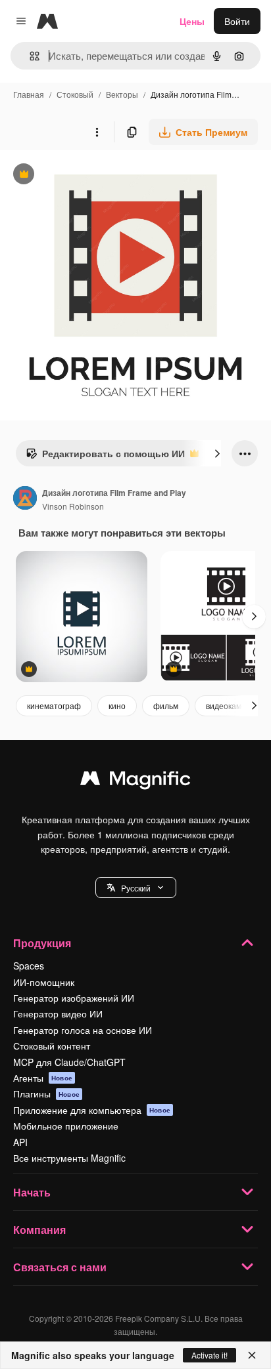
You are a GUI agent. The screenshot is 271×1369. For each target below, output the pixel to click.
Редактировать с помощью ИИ (105, 456)
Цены (192, 21)
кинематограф (54, 705)
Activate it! (209, 1354)
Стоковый (75, 94)
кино (117, 705)
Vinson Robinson (73, 506)
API (20, 1142)
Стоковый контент (51, 1045)
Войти (237, 21)
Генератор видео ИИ (58, 1013)
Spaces (28, 965)
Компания (39, 1229)
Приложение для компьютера (91, 1109)
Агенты (42, 1077)
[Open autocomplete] (29, 56)
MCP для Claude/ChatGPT (69, 1062)
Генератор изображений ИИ (73, 997)
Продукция (42, 942)
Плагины (46, 1093)
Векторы (122, 94)
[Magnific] (135, 781)
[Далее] (217, 453)
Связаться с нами (60, 1267)
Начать (32, 1192)
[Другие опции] (97, 132)
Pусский (136, 887)
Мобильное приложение (65, 1125)
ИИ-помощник (43, 982)
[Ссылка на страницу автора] (25, 499)
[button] (135, 887)
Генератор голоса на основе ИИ (82, 1029)
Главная (28, 94)
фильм (165, 705)
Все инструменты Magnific (69, 1157)
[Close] (252, 1355)
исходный (88, 175)
